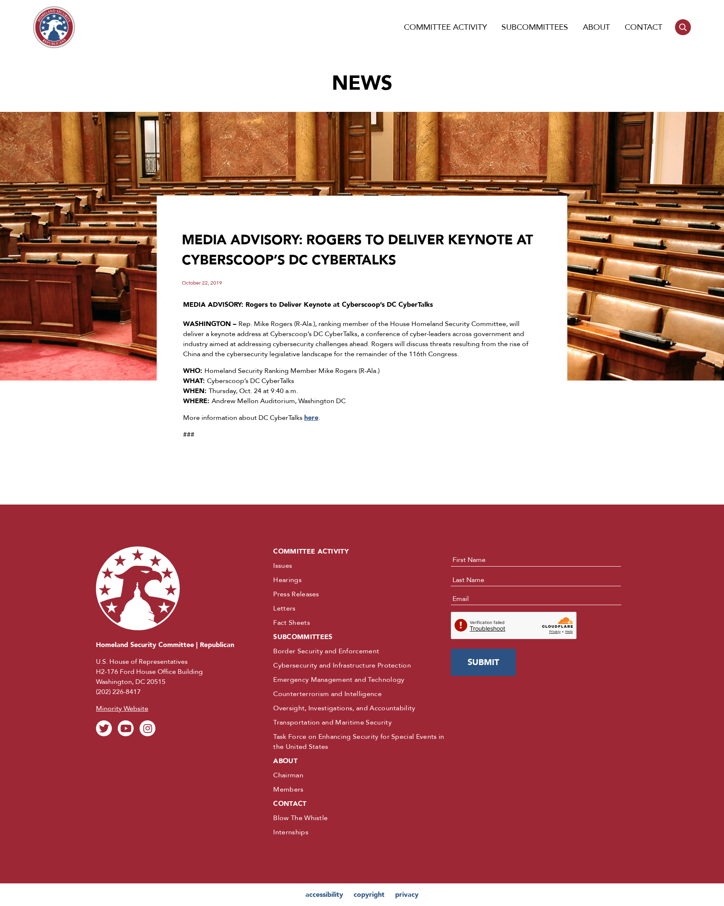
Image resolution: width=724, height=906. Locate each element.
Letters (284, 608)
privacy (407, 894)
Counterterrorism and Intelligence (327, 694)
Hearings (287, 580)
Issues (282, 565)
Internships (290, 832)
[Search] (683, 27)
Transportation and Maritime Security (332, 722)
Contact (643, 27)
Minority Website (122, 708)
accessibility (324, 894)
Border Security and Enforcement (326, 651)
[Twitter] (104, 728)
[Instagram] (147, 728)
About (596, 27)
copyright (369, 894)
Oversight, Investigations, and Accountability (344, 708)
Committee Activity (445, 27)
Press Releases (296, 594)
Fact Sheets (291, 622)
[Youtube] (126, 728)
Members (288, 789)
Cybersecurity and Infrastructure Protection (342, 665)
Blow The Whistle (300, 818)
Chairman (288, 775)
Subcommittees (535, 27)
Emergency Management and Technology (338, 679)
